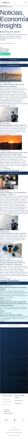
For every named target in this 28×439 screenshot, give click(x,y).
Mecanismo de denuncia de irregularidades (14, 432)
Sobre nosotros (18, 400)
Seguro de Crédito (6, 399)
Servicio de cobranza (6, 404)
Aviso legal (14, 427)
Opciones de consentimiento (14, 435)
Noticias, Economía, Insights (20, 396)
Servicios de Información (7, 401)
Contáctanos (18, 403)
